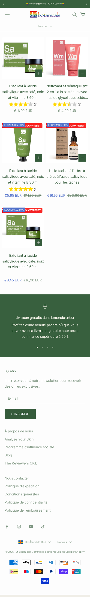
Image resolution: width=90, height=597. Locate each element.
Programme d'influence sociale (29, 447)
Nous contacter (17, 478)
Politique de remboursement (28, 510)
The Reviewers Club (21, 463)
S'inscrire (20, 414)
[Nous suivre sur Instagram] (19, 526)
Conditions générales (22, 494)
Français (62, 542)
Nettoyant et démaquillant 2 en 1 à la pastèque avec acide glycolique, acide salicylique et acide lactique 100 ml (66, 92)
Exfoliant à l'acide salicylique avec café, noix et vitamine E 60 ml (23, 92)
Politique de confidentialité (26, 502)
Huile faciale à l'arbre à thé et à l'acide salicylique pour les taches (67, 176)
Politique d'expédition (22, 486)
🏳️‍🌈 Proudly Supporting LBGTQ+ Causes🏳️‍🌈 (45, 3)
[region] (45, 322)
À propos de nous (19, 431)
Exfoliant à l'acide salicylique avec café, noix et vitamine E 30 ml (23, 176)
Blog (8, 455)
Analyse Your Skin (19, 439)
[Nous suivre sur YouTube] (31, 526)
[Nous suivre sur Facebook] (7, 526)
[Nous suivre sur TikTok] (43, 526)
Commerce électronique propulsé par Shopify (58, 551)
